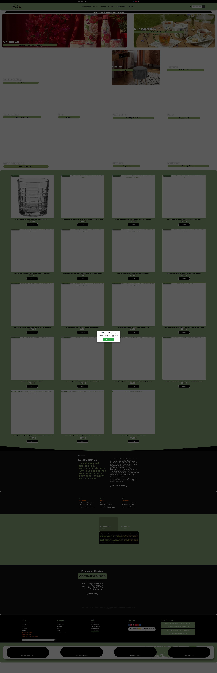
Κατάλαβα (108, 339)
